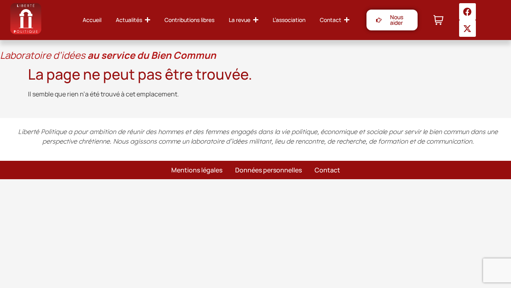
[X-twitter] (467, 28)
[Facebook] (467, 11)
